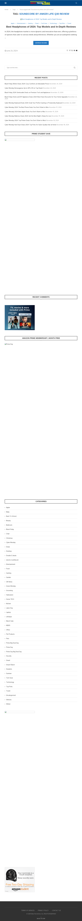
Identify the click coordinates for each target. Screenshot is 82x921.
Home (6, 9)
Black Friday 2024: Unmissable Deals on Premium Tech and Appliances (27, 92)
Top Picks (9, 686)
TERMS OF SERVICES (27, 910)
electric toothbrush (12, 560)
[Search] (76, 3)
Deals (8, 547)
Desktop (9, 551)
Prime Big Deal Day (12, 643)
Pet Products (10, 634)
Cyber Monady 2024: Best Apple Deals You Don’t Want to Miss (25, 111)
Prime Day (9, 647)
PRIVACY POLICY (43, 910)
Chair (8, 534)
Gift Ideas (9, 582)
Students (9, 669)
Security (8, 656)
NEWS (8, 625)
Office (8, 630)
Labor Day (9, 608)
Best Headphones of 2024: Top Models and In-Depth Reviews (41, 26)
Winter (8, 704)
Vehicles (9, 699)
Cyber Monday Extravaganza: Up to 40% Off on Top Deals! (24, 88)
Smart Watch (10, 665)
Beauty (8, 520)
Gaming (8, 573)
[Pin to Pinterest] (74, 50)
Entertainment (10, 564)
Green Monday (11, 586)
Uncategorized (11, 695)
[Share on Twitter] (72, 50)
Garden (8, 577)
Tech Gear (9, 678)
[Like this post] (67, 50)
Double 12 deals (11, 555)
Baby (7, 512)
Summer (9, 673)
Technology (10, 682)
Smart (8, 660)
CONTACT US (56, 910)
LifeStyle (9, 617)
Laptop (8, 612)
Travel (8, 691)
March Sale (10, 621)
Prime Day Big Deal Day (14, 651)
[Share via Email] (76, 50)
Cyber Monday (11, 542)
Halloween (9, 595)
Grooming (9, 590)
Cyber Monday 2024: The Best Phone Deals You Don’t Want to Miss (27, 107)
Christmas (9, 538)
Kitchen (8, 603)
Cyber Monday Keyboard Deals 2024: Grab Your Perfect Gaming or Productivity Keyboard (33, 103)
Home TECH (10, 599)
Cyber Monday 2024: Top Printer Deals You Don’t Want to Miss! (25, 120)
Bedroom (9, 525)
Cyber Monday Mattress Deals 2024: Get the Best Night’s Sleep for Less (28, 116)
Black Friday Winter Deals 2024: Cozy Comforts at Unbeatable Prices (27, 84)
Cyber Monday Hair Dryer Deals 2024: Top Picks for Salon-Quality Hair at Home (30, 125)
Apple (8, 507)
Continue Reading (41, 43)
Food (8, 568)
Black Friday (10, 529)
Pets (7, 638)
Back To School (11, 516)
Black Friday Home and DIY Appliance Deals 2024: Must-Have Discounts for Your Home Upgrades (36, 97)
